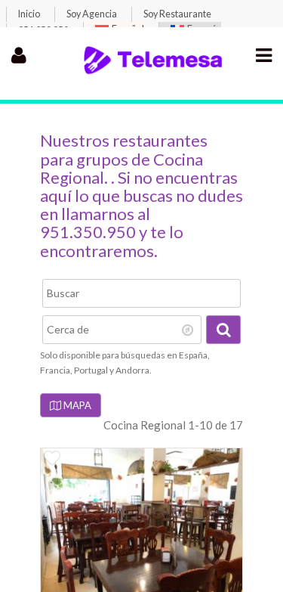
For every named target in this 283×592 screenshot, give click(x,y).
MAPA (76, 405)
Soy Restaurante (177, 14)
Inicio (29, 14)
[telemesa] (153, 72)
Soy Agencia (91, 14)
